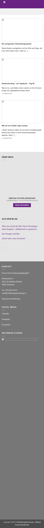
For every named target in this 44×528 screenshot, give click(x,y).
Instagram (6, 319)
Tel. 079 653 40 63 (9, 290)
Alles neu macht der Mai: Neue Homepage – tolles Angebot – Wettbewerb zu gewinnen (20, 227)
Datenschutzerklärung (11, 299)
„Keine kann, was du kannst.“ (14, 238)
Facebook (6, 325)
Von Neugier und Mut (10, 234)
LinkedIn (5, 314)
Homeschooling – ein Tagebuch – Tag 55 (18, 83)
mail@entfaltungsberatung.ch (14, 293)
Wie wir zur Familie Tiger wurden (15, 126)
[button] (22, 11)
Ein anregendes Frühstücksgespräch (16, 44)
